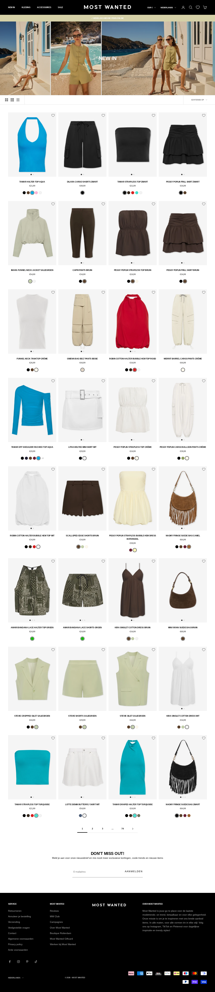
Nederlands (167, 8)
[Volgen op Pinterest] (27, 961)
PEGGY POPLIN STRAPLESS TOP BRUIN (132, 270)
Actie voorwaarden (18, 949)
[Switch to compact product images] (17, 99)
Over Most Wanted (60, 927)
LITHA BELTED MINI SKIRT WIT (82, 447)
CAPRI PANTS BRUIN (82, 270)
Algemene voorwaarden (20, 938)
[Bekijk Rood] (132, 192)
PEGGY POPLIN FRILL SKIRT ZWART (182, 182)
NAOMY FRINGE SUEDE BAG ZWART (183, 804)
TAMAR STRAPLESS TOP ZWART (132, 182)
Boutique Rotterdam (60, 933)
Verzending (14, 922)
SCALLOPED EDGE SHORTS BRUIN (82, 535)
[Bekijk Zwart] (24, 192)
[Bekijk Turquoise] (136, 192)
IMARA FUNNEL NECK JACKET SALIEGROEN (32, 270)
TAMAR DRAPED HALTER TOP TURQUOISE (133, 804)
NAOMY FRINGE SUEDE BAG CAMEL (183, 535)
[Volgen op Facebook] (9, 961)
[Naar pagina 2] (133, 829)
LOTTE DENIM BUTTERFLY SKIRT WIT (82, 804)
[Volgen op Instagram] (18, 961)
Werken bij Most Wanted (63, 944)
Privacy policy (15, 944)
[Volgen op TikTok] (36, 961)
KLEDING (26, 7)
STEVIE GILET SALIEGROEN (132, 716)
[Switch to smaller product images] (12, 99)
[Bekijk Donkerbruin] (128, 192)
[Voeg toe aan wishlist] (53, 115)
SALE (60, 7)
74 (122, 829)
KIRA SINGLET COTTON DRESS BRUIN (132, 627)
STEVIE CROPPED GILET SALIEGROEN (32, 716)
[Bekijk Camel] (188, 546)
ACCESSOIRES (44, 7)
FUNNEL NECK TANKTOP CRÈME (32, 359)
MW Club (55, 916)
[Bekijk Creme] (136, 281)
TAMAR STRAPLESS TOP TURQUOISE (32, 804)
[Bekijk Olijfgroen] (182, 458)
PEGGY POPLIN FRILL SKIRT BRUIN (182, 270)
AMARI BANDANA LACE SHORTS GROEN (82, 627)
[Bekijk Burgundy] (34, 458)
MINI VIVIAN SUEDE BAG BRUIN (183, 627)
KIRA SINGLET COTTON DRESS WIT (182, 716)
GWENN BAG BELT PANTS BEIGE (82, 359)
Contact (12, 933)
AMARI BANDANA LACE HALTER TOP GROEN (32, 627)
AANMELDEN (134, 871)
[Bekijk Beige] (82, 369)
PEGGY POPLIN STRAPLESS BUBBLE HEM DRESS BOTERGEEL (132, 537)
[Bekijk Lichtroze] (36, 192)
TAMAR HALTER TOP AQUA (32, 182)
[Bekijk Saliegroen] (30, 281)
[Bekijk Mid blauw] (80, 815)
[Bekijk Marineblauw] (26, 458)
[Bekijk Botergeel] (134, 550)
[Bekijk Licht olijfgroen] (138, 815)
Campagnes (56, 922)
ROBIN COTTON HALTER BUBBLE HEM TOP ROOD (132, 359)
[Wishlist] (198, 7)
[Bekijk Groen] (32, 638)
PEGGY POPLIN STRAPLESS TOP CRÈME (133, 447)
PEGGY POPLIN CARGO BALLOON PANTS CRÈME (183, 447)
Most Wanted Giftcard (61, 938)
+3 (42, 458)
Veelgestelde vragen (19, 927)
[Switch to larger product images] (6, 99)
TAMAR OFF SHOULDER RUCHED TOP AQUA (32, 447)
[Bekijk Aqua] (32, 192)
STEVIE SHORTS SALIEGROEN (82, 716)
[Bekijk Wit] (40, 192)
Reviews (54, 911)
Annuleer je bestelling (19, 916)
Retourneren (15, 911)
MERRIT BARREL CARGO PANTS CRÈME (183, 359)
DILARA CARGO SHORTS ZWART (82, 182)
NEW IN (11, 7)
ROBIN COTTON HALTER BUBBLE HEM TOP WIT (32, 535)
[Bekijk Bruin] (28, 192)
